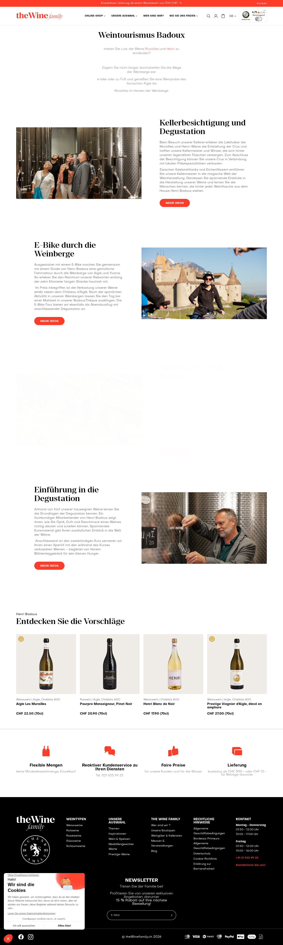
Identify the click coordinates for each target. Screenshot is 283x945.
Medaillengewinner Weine (121, 846)
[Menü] (264, 11)
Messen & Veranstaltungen (162, 843)
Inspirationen (117, 834)
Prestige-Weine (119, 854)
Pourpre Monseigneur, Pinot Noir (106, 704)
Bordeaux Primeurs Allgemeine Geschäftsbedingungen (209, 843)
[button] (95, 16)
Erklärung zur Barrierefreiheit (203, 866)
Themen (114, 828)
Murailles (152, 49)
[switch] (258, 19)
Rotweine (72, 830)
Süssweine (73, 841)
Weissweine (74, 825)
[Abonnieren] (171, 915)
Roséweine (73, 836)
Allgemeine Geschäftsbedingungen (209, 831)
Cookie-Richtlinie (205, 859)
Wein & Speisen (119, 839)
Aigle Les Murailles (31, 704)
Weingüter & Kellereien (166, 836)
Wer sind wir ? (160, 825)
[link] (46, 765)
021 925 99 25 (112, 775)
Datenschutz (201, 853)
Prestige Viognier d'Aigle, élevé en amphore (234, 706)
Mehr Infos (175, 203)
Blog (154, 851)
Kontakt (262, 3)
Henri (171, 49)
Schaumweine (75, 846)
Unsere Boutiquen (163, 830)
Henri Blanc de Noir (159, 704)
